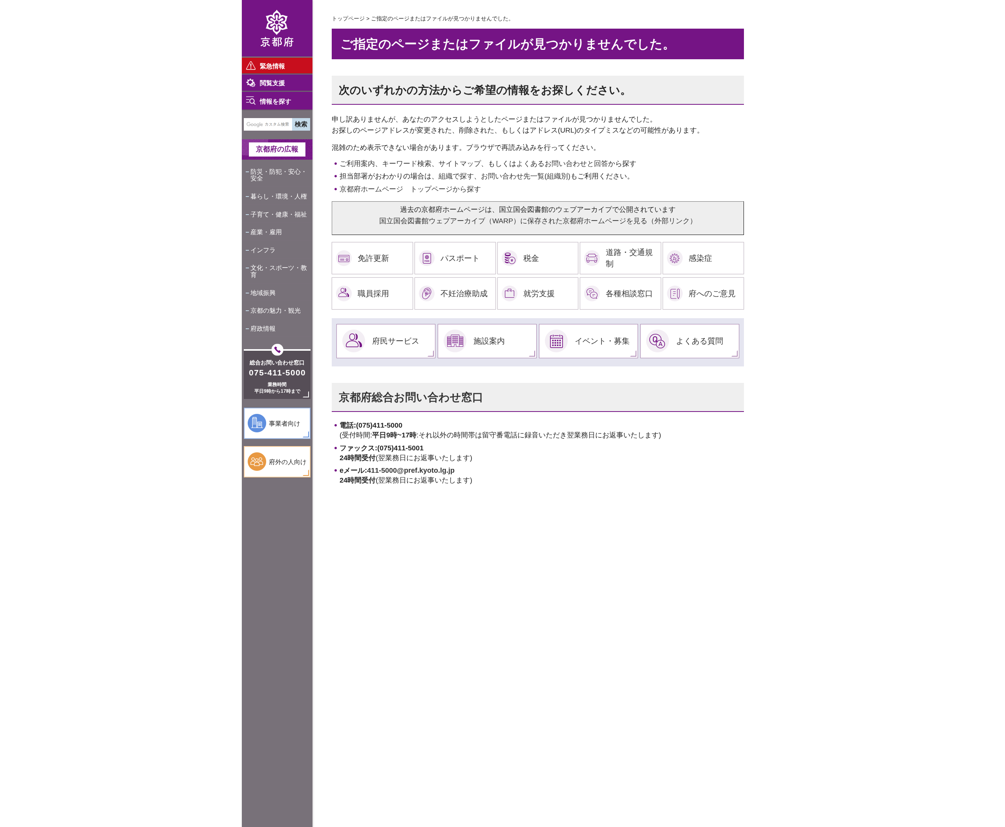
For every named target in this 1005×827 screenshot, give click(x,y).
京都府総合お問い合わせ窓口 (411, 397)
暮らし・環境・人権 (278, 196)
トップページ (348, 18)
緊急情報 (272, 66)
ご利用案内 (357, 164)
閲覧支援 (272, 83)
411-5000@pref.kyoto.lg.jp (411, 470)
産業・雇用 (266, 232)
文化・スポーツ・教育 (278, 271)
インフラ (263, 250)
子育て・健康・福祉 (278, 214)
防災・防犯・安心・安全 (278, 175)
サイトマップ (460, 164)
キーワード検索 (406, 164)
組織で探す (456, 176)
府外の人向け (288, 462)
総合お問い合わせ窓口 (277, 362)
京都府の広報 (277, 149)
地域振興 (263, 293)
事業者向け (284, 423)
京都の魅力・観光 (275, 310)
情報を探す (275, 101)
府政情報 (263, 328)
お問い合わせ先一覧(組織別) (525, 176)
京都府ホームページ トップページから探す (410, 189)
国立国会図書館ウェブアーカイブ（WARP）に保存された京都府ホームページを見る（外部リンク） (538, 221)
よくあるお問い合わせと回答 (562, 164)
